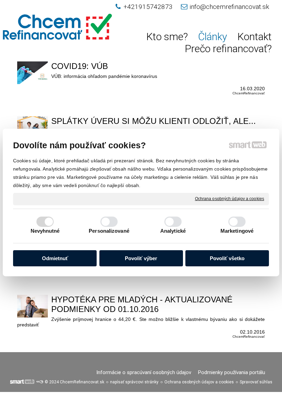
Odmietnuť (55, 258)
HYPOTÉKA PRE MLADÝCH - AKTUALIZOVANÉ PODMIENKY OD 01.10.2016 (141, 304)
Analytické (173, 231)
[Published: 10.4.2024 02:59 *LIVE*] (39, 382)
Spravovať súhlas (256, 382)
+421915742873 (148, 7)
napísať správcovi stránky (134, 382)
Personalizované (109, 231)
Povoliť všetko (227, 258)
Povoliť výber (141, 258)
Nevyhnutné (45, 231)
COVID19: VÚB (79, 66)
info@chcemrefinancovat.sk (229, 7)
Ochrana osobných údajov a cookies (229, 198)
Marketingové (236, 231)
